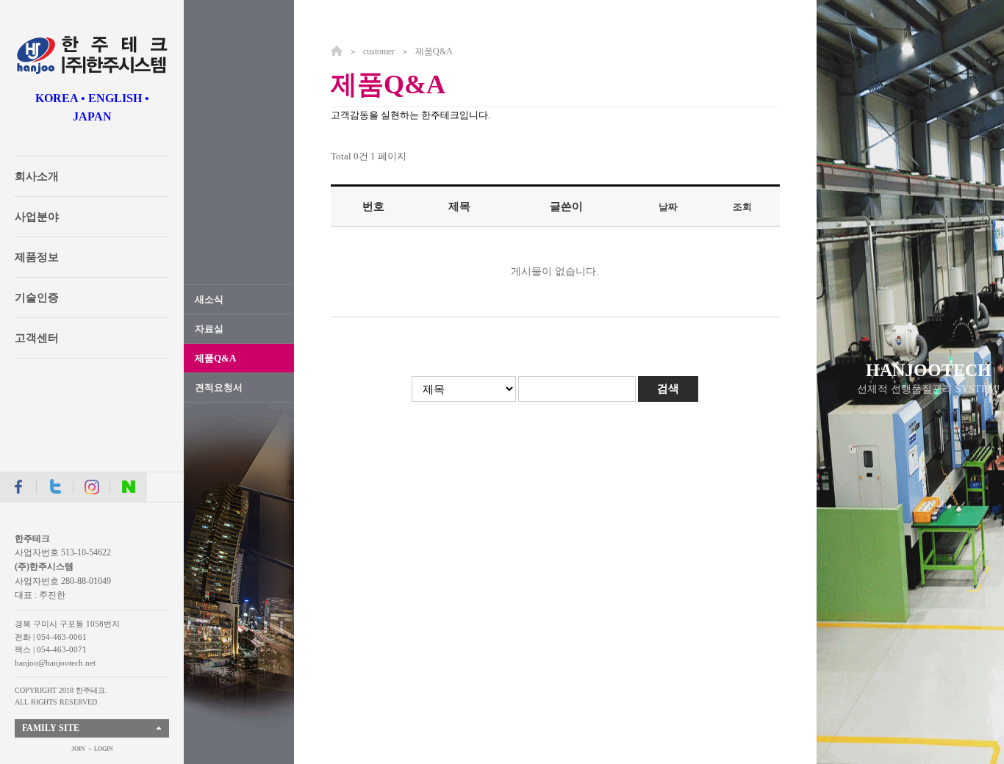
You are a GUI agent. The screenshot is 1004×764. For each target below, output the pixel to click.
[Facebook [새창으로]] (18, 487)
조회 (742, 206)
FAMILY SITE (50, 728)
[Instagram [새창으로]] (91, 487)
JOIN (78, 749)
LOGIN (103, 749)
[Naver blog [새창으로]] (128, 487)
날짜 (668, 206)
